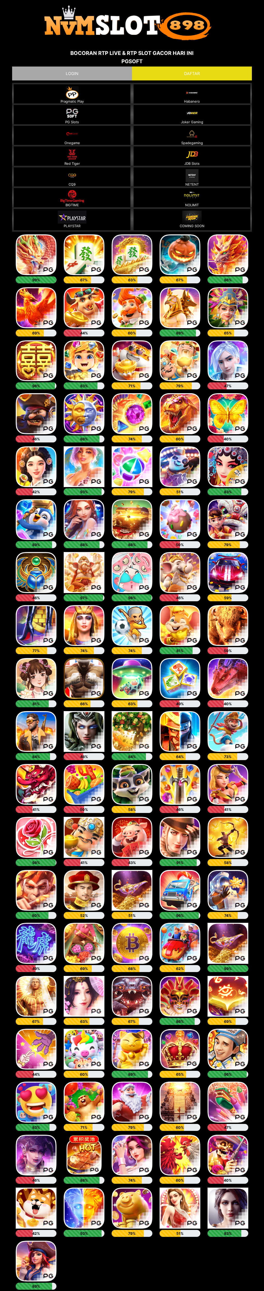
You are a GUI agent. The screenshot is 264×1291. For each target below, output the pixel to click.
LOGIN (72, 73)
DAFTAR (192, 73)
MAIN (36, 256)
